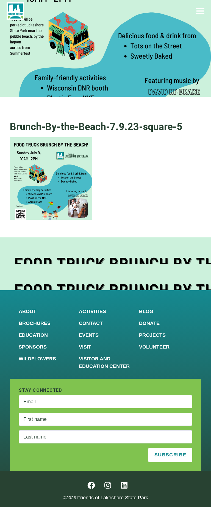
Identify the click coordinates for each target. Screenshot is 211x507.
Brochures (35, 323)
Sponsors (33, 347)
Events (89, 335)
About (27, 311)
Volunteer (154, 347)
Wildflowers (37, 358)
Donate (149, 323)
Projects (152, 335)
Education (33, 335)
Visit (85, 347)
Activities (92, 311)
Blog (146, 311)
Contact (91, 323)
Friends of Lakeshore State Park (112, 497)
